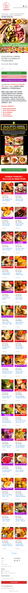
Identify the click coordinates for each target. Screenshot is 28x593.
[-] (15, 561)
